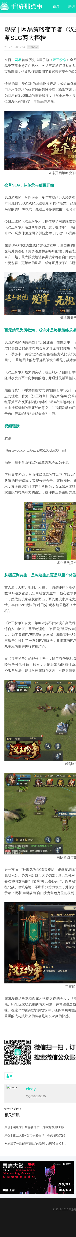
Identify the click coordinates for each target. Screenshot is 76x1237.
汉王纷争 (59, 60)
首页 (56, 6)
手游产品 (33, 47)
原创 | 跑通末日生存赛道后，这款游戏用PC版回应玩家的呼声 (36, 1127)
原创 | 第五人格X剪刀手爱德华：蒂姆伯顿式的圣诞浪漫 (36, 1135)
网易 (18, 60)
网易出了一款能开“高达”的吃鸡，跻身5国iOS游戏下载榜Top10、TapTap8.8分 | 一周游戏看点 (36, 1143)
